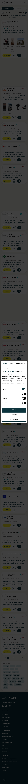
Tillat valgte (14, 414)
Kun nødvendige (14, 419)
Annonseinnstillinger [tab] (21, 363)
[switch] (24, 394)
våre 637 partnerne (10, 371)
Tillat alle (14, 409)
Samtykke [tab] (4, 363)
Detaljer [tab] (11, 363)
